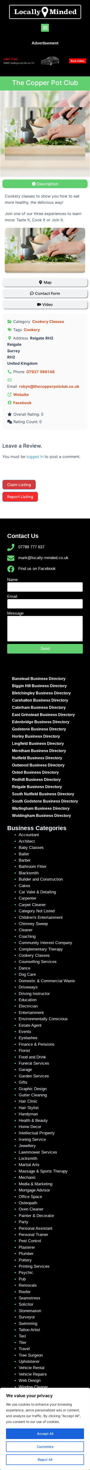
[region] (45, 1429)
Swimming (28, 1323)
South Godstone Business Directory (45, 801)
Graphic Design (33, 1089)
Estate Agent (30, 1025)
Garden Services (34, 1076)
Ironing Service (32, 1139)
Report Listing (20, 496)
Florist (24, 1050)
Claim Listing (19, 484)
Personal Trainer (33, 1234)
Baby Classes (31, 847)
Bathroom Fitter (33, 866)
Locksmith (28, 1158)
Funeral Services (34, 1063)
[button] (45, 28)
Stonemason (30, 1311)
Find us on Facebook (37, 568)
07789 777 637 (31, 547)
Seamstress (29, 1298)
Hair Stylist (29, 1108)
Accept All (45, 1434)
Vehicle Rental (31, 1367)
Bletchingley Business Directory (41, 693)
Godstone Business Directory (39, 729)
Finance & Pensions (36, 1044)
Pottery (25, 1260)
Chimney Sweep (33, 923)
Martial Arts (29, 1164)
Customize (45, 1447)
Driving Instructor (34, 993)
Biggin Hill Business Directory (39, 686)
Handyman (28, 1114)
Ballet (24, 854)
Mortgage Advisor (34, 1190)
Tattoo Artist (29, 1330)
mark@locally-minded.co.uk (43, 558)
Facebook (22, 402)
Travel (24, 1348)
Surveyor (27, 1317)
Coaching (27, 936)
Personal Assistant (35, 1228)
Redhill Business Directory (36, 780)
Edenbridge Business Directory (40, 722)
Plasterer (27, 1247)
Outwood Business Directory (38, 765)
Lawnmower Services (38, 1152)
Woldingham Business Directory (41, 816)
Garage (25, 1069)
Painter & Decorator (36, 1215)
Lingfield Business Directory (38, 743)
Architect (27, 841)
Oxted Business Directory (35, 772)
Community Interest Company (45, 942)
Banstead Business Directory (39, 679)
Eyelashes (28, 1038)
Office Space (30, 1196)
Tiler (22, 1342)
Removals (28, 1285)
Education (27, 1000)
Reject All (45, 1460)
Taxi (22, 1336)
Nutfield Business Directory (37, 758)
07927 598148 (40, 371)
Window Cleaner (33, 1387)
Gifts (23, 1082)
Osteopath (28, 1203)
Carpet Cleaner (32, 904)
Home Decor (30, 1126)
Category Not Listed (36, 911)
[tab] (45, 183)
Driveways (28, 987)
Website (21, 394)
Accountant (29, 835)
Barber (25, 860)
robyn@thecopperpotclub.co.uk (49, 386)
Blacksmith (29, 873)
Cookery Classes (48, 321)
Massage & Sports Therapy (43, 1171)
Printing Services (34, 1266)
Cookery (32, 329)
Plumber (26, 1253)
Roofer (25, 1292)
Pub (22, 1279)
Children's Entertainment (41, 917)
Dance (24, 968)
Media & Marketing (35, 1184)
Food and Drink (32, 1057)
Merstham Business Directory (39, 751)
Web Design (30, 1380)
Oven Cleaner (31, 1209)
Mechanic (27, 1177)
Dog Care (27, 974)
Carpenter (27, 898)
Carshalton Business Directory (40, 700)
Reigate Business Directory (37, 787)
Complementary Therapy (41, 949)
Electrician (28, 1006)
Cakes (24, 885)
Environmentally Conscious (43, 1019)
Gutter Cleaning (33, 1095)
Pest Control (30, 1241)
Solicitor (26, 1304)
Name (12, 579)
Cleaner (26, 930)
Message (15, 613)
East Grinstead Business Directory (43, 715)
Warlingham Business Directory (41, 808)
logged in (34, 456)
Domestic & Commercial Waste (47, 981)
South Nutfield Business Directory (43, 794)
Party (23, 1222)
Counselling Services (38, 961)
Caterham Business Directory (39, 707)
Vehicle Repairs (33, 1374)
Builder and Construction (41, 879)
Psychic (26, 1272)
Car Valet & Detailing (37, 892)
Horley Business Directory (36, 736)
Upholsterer (29, 1361)
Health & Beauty (33, 1120)
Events (25, 1031)
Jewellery (27, 1145)
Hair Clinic (28, 1101)
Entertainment (31, 1012)
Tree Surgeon (31, 1355)
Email (12, 596)
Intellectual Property (37, 1133)
